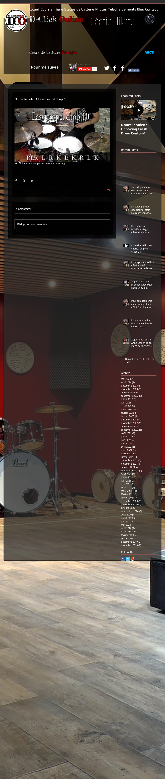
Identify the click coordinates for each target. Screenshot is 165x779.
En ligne (69, 52)
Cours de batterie (45, 52)
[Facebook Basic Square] (123, 559)
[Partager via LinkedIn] (31, 180)
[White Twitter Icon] (106, 68)
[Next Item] (151, 110)
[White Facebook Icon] (114, 68)
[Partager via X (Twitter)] (23, 180)
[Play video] (62, 135)
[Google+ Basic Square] (132, 559)
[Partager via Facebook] (16, 180)
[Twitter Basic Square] (128, 559)
